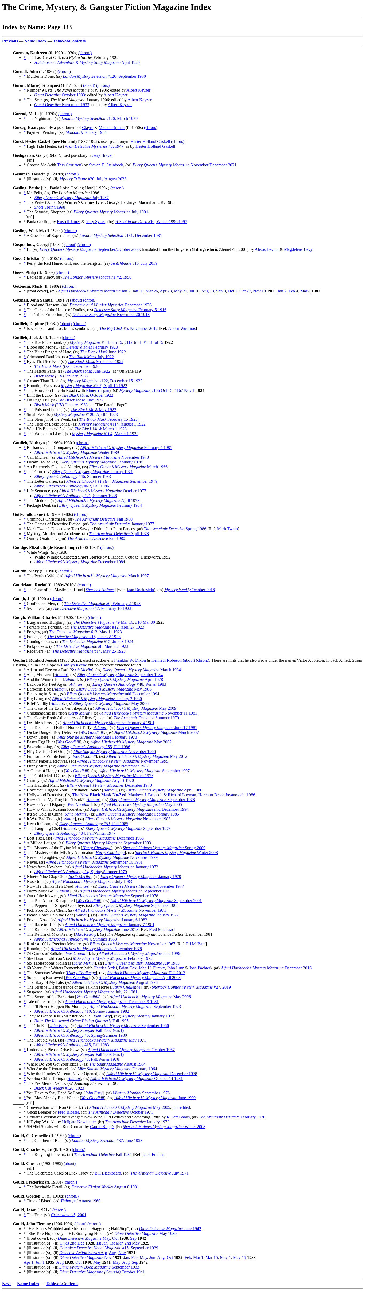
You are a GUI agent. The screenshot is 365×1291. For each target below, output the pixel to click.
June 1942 (170, 1228)
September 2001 (156, 900)
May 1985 (114, 689)
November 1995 (122, 761)
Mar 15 (211, 1257)
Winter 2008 (176, 852)
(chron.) (85, 52)
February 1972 (113, 958)
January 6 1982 (102, 920)
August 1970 (91, 780)
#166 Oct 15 (145, 390)
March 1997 (106, 576)
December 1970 (109, 785)
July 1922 (91, 356)
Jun (152, 1257)
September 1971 (125, 891)
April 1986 (164, 790)
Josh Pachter (199, 968)
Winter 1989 (76, 452)
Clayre (87, 127)
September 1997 (144, 771)
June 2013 (97, 929)
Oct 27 (245, 291)
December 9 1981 (112, 1001)
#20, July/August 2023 (92, 179)
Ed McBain (195, 944)
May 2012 (146, 756)
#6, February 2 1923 (102, 603)
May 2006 (111, 703)
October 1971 (120, 1112)
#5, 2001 (68, 1214)
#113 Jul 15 (153, 342)
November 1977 (141, 886)
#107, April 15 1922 (94, 385)
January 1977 (122, 524)
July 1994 (110, 212)
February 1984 (100, 505)
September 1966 (123, 1025)
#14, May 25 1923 (89, 651)
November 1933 (61, 104)
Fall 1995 (81, 1021)
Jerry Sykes (95, 221)
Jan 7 (282, 291)
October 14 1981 (136, 1078)
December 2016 (266, 968)
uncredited (181, 1107)
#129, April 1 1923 (86, 414)
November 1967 (132, 944)
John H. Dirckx (152, 968)
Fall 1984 (103, 1154)
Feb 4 (293, 291)
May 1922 (93, 409)
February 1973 (97, 737)
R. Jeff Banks (178, 1117)
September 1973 (128, 828)
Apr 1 (28, 1262)
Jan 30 (138, 291)
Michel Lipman (112, 127)
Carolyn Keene (74, 665)
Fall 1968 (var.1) (79, 1054)
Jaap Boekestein (140, 589)
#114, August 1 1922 (112, 424)
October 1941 (102, 1272)
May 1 (225, 1257)
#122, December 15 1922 (104, 381)
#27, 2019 (191, 987)
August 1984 (117, 1064)
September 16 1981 (94, 862)
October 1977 (102, 491)
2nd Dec (71, 1243)
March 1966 (128, 467)
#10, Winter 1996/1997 (151, 221)
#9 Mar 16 (103, 622)
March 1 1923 (101, 429)
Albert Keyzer (138, 90)
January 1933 (61, 376)
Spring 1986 (175, 528)
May (84, 1238)
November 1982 (103, 766)
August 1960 (80, 1201)
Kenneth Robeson (166, 660)
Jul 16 (194, 291)
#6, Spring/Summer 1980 (80, 1035)
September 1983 (108, 843)
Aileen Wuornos (182, 328)
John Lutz (175, 968)
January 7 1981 (109, 924)
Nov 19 (259, 291)
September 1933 (99, 1267)
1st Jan (102, 1243)
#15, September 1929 (108, 1248)
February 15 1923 (108, 419)
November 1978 (103, 457)
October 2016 (189, 589)
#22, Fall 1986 (71, 486)
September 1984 (120, 674)
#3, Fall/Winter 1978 (76, 1059)
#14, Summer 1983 (75, 939)
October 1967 (131, 1049)
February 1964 (117, 1069)
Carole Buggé (102, 1126)
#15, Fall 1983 (71, 1045)
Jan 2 (94, 291)
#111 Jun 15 (96, 342)
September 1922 (95, 361)
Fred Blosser (68, 1112)
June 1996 (139, 953)
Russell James (68, 221)
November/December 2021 (184, 165)
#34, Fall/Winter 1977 (74, 833)
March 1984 (141, 670)
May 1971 (105, 1040)
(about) (89, 85)
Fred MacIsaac (161, 929)
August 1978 (115, 982)
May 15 (239, 1257)
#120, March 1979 (99, 118)
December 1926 (66, 366)
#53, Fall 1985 (93, 823)
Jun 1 (40, 1262)
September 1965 (135, 905)
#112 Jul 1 (133, 342)
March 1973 (114, 775)
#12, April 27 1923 (107, 627)
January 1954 (86, 132)
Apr (83, 1252)
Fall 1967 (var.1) (79, 1030)
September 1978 (152, 799)
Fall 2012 (146, 972)
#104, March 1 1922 (105, 433)
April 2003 (140, 977)
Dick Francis (153, 1154)
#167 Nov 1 (184, 390)
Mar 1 (198, 1257)
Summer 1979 (146, 718)
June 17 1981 (157, 727)
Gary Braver (102, 155)
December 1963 (98, 838)
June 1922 (103, 352)
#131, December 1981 (120, 235)
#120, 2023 (59, 1088)
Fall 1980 (104, 519)
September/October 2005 (90, 249)
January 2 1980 (97, 698)
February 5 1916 (130, 309)
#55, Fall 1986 (95, 746)
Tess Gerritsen (69, 165)
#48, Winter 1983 (129, 684)
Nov (122, 1252)
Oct (115, 1238)
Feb (134, 1257)
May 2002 (131, 742)
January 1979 (140, 876)
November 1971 (120, 910)
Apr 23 (166, 291)
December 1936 (110, 305)
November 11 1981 (149, 713)
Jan (126, 1257)
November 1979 (112, 857)
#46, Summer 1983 (72, 476)
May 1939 (145, 1233)
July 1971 (159, 1173)
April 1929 (87, 62)
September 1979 (111, 481)
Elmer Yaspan (97, 390)
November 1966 (114, 751)
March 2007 (156, 732)
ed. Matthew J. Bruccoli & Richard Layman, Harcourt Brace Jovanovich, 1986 (163, 795)
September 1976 (141, 1093)
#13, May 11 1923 (85, 632)
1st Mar (116, 1243)
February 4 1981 (126, 447)
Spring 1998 (49, 207)
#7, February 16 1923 (92, 608)
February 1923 (92, 347)
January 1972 (115, 867)
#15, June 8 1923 (97, 641)
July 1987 (71, 197)
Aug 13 (207, 291)
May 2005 (141, 804)
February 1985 (137, 814)
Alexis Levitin (267, 249)
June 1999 (155, 1097)
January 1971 (92, 471)
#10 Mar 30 (145, 622)
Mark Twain (227, 528)
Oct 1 (232, 291)
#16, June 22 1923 (84, 636)
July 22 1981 (94, 992)
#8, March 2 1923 (92, 646)
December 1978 (151, 1073)
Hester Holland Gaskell (150, 141)
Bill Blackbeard (108, 1173)
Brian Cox (128, 968)
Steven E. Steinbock (106, 165)
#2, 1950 (97, 277)
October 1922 (87, 395)
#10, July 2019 (134, 263)
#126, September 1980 (104, 76)
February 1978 (100, 462)
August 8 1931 (105, 1187)
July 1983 (92, 881)
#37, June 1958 (107, 1140)
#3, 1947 (94, 146)
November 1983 (127, 819)
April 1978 (98, 500)
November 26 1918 (111, 314)
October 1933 (59, 95)
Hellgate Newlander (79, 1122)
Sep (133, 1238)
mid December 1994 (113, 694)
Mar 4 (305, 291)
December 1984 (79, 562)
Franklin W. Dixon (130, 660)
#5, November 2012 (128, 328)
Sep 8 (221, 291)
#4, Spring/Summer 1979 (80, 871)
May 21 (180, 291)
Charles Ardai (105, 968)
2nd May (132, 1243)
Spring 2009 (164, 847)
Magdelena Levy (298, 249)
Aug (112, 1252)
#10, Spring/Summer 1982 (81, 1011)
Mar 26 (152, 291)
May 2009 (135, 708)
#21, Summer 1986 (75, 495)
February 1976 (232, 1117)
